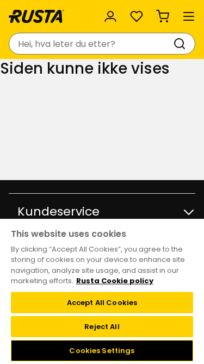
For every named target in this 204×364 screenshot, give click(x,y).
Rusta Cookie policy (114, 281)
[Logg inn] (110, 16)
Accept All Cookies (102, 302)
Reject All (101, 326)
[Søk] (182, 44)
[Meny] (189, 16)
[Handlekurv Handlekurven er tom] (163, 16)
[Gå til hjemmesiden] (36, 16)
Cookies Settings (101, 350)
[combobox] (91, 44)
